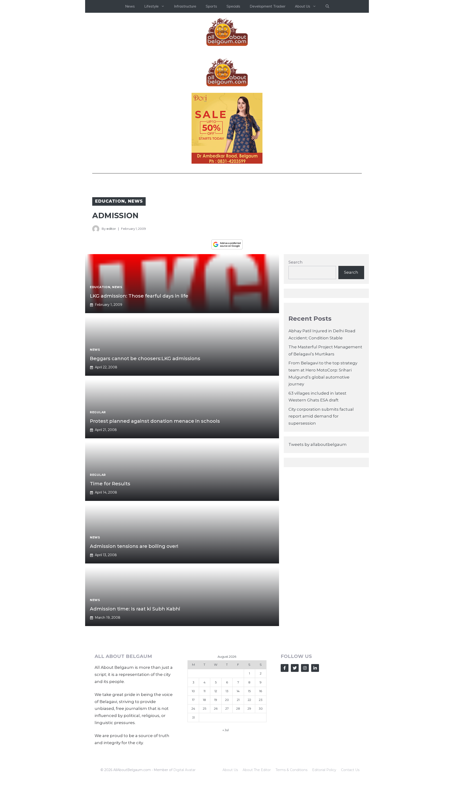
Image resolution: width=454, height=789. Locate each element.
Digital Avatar (184, 770)
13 (227, 691)
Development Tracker (267, 6)
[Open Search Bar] (327, 6)
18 (204, 700)
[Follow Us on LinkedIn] (315, 668)
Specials (233, 6)
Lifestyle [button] (151, 6)
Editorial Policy (324, 770)
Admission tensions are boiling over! (134, 546)
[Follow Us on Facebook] (284, 668)
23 (260, 700)
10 (193, 691)
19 (215, 700)
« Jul (226, 730)
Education (110, 201)
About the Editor (257, 770)
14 (238, 691)
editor (111, 228)
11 (204, 691)
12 (215, 691)
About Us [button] (302, 6)
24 (193, 708)
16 (260, 691)
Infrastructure (185, 6)
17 (193, 700)
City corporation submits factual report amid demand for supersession (321, 416)
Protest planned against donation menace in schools (155, 421)
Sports (211, 6)
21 (238, 700)
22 (249, 700)
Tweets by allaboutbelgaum (317, 444)
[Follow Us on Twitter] (295, 668)
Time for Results (110, 483)
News (130, 6)
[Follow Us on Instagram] (305, 668)
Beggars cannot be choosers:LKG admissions (145, 358)
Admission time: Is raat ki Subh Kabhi (135, 609)
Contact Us (350, 770)
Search (295, 262)
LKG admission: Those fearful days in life (139, 296)
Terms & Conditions (291, 770)
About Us (230, 770)
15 (249, 691)
